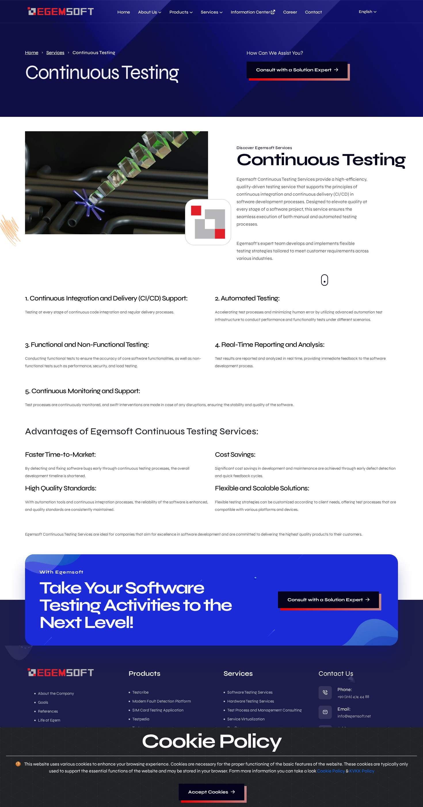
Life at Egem (49, 720)
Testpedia (140, 719)
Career (290, 12)
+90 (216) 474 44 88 (353, 696)
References (48, 711)
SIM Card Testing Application (158, 710)
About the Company (56, 694)
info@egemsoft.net (354, 716)
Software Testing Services (250, 692)
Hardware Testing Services (250, 701)
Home (123, 12)
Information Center (251, 12)
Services (209, 12)
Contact (313, 12)
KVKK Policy (361, 771)
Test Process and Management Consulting (264, 710)
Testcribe (140, 692)
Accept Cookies (208, 792)
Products (178, 12)
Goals (43, 703)
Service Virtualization (246, 719)
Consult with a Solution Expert (294, 70)
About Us (147, 12)
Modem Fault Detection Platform (161, 701)
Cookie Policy (331, 771)
